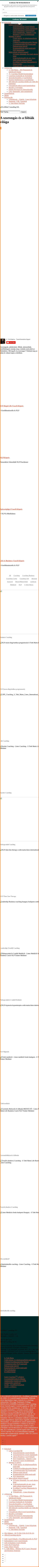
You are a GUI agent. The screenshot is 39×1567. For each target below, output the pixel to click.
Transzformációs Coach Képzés (24, 1453)
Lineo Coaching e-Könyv (14, 1377)
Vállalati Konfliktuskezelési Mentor (16, 1362)
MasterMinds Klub (21, 582)
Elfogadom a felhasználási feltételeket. (14, 15)
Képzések (7, 1449)
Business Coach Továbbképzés (23, 1461)
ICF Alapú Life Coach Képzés (12, 406)
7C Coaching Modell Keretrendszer (21, 1500)
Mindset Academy (15, 1463)
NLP (20, 585)
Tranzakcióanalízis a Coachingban (20, 1504)
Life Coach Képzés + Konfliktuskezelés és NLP (20, 1539)
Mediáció (13, 585)
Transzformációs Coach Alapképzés (25, 1455)
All (10, 575)
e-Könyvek (8, 1494)
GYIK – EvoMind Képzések (14, 1385)
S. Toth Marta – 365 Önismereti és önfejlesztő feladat (20, 1497)
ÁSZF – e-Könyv (10, 1387)
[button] (0, 1566)
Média (6, 1522)
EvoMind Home (9, 1372)
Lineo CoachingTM (15, 1451)
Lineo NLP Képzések (11, 1545)
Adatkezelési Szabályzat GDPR (15, 1381)
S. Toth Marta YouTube (17, 1529)
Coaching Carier (11, 578)
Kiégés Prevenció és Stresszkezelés (21, 1516)
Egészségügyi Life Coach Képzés (15, 1541)
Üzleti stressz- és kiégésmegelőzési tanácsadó (19, 1360)
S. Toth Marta (9, 1358)
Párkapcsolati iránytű (11, 1366)
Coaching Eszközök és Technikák (20, 1502)
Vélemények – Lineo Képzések (24, 1492)
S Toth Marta (28, 585)
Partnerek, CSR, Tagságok (18, 1527)
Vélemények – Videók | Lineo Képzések (22, 1525)
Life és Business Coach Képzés (12, 561)
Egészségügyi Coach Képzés (11, 509)
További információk (31, 15)
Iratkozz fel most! (19, 19)
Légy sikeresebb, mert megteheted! (20, 1518)
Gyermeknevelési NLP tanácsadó (15, 1364)
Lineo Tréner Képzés (11, 1547)
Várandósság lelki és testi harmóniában (22, 1512)
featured (10, 582)
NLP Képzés (5, 458)
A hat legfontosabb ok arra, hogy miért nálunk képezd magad (24, 1485)
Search (23, 112)
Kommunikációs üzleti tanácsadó (15, 1368)
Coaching (17, 575)
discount (34, 578)
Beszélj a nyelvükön (16, 1514)
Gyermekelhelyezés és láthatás (14, 1379)
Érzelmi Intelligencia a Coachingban (21, 1506)
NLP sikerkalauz (10, 1370)
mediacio (33, 582)
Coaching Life (24, 578)
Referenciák (8, 1523)
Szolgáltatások (9, 1520)
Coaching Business (28, 575)
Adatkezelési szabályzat (12, 1383)
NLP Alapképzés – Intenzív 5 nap (24, 1459)
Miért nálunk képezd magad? (18, 1478)
